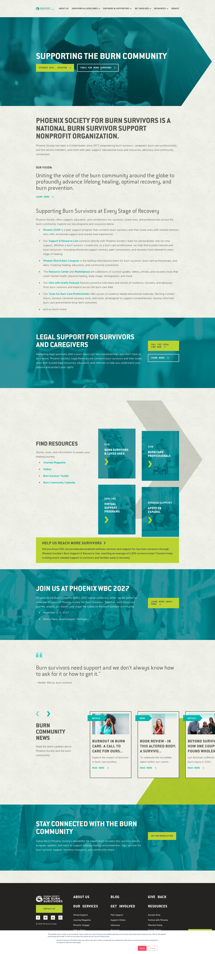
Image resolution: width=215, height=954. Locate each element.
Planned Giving (155, 925)
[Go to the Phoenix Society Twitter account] (45, 918)
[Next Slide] (48, 713)
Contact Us (49, 909)
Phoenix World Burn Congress (61, 260)
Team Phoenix (154, 930)
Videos (47, 469)
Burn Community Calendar (59, 482)
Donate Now (154, 915)
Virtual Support (80, 915)
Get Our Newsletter (162, 836)
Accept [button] (142, 948)
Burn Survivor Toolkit (56, 475)
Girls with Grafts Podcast (64, 282)
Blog (115, 897)
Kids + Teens (79, 930)
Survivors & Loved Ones (85, 8)
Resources (160, 8)
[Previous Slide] (37, 713)
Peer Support (117, 915)
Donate (175, 8)
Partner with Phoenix (158, 920)
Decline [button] (152, 948)
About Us (64, 8)
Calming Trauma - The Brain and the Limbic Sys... (157, 746)
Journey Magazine (54, 462)
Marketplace (82, 271)
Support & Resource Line (63, 240)
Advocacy (115, 925)
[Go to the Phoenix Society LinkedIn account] (53, 918)
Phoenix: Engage (81, 925)
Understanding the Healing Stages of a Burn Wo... (108, 748)
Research (115, 930)
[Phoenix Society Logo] (45, 8)
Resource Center (59, 271)
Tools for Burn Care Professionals (69, 293)
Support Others (118, 920)
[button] (88, 906)
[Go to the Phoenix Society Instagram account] (60, 918)
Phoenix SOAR (51, 229)
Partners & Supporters (116, 8)
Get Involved (142, 8)
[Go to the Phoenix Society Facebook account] (38, 918)
